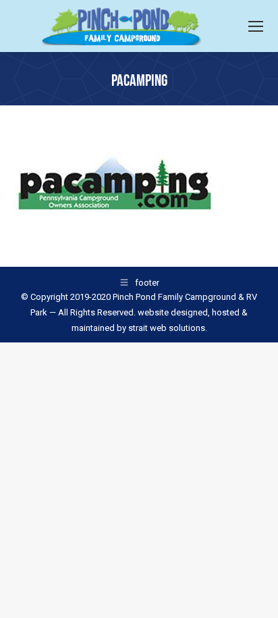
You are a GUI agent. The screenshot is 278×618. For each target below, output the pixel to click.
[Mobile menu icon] (256, 26)
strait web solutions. (166, 328)
